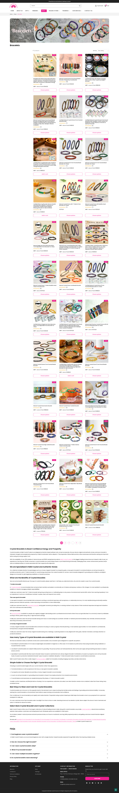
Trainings (65, 10)
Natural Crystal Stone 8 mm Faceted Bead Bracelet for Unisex (96, 163)
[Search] (79, 5)
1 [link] (61, 543)
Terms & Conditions (15, 774)
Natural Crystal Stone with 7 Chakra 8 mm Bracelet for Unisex (70, 204)
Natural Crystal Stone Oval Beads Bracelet (70, 285)
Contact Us (12, 771)
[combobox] (55, 5)
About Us (12, 769)
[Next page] (80, 542)
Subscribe (97, 778)
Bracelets (20, 14)
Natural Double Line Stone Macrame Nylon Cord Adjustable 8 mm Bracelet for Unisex (95, 406)
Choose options (45, 90)
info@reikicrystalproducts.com (67, 784)
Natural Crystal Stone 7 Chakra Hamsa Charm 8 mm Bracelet (69, 445)
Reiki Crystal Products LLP (54, 790)
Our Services (76, 10)
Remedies (35, 10)
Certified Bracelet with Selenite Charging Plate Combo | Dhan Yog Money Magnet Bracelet (95, 80)
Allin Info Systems (73, 790)
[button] (107, 6)
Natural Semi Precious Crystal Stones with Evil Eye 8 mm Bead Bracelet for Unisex (96, 325)
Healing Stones (53, 10)
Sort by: (95, 50)
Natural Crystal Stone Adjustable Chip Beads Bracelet (70, 484)
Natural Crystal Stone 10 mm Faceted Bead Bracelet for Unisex (70, 163)
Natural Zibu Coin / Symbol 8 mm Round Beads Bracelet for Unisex (69, 525)
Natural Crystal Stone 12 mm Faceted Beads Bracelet (96, 445)
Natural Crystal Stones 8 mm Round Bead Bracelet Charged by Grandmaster (69, 79)
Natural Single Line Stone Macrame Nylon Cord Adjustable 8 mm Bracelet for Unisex (44, 246)
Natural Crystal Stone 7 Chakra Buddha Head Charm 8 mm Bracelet (44, 286)
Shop (43, 10)
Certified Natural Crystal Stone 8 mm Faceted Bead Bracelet (70, 120)
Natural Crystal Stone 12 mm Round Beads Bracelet (96, 365)
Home (11, 14)
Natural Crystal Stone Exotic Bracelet (42, 405)
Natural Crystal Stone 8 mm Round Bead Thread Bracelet (43, 484)
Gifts (27, 10)
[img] (36, 84)
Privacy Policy (13, 776)
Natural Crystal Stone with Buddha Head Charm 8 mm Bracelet (95, 204)
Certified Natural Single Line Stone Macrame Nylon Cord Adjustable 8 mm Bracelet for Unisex (44, 325)
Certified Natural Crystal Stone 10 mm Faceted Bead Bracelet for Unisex (94, 286)
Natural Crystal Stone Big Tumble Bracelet (44, 444)
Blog (11, 779)
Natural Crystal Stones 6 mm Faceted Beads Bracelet (44, 365)
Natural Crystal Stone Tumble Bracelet (69, 405)
